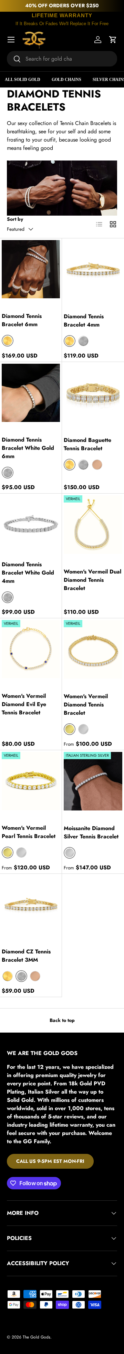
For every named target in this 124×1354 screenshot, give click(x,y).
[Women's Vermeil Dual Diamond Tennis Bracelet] (93, 524)
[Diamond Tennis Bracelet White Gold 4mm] (31, 524)
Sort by (15, 219)
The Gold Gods (36, 1337)
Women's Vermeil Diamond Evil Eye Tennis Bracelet (24, 704)
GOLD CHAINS (66, 79)
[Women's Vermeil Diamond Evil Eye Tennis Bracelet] (31, 649)
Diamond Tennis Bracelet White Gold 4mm (28, 572)
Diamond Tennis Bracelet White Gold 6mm (28, 448)
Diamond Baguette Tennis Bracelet (87, 444)
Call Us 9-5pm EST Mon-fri (50, 1161)
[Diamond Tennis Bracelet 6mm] (31, 269)
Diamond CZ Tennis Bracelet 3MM (26, 956)
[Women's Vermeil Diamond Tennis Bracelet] (93, 649)
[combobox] (62, 58)
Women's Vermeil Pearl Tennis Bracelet (28, 832)
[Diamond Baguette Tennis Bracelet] (93, 393)
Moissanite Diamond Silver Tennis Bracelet (91, 832)
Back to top (62, 1020)
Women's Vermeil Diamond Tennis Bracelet (86, 704)
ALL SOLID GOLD (22, 79)
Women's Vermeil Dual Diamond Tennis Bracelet (92, 580)
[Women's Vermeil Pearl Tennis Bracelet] (31, 781)
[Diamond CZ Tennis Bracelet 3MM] (31, 905)
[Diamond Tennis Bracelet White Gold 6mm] (31, 393)
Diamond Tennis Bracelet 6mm (22, 320)
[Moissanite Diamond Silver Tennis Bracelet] (93, 781)
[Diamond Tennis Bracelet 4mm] (93, 269)
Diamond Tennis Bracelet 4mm (84, 320)
